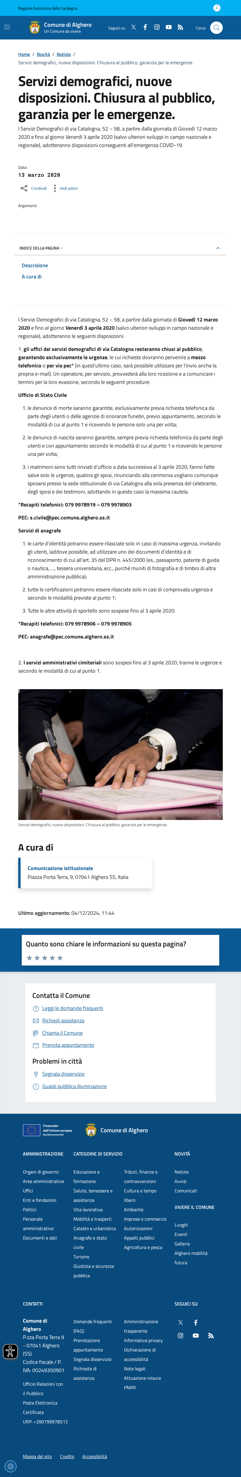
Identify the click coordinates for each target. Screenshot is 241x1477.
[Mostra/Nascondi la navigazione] (7, 27)
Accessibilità (94, 1456)
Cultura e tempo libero (140, 1195)
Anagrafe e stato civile (90, 1242)
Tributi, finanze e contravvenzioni (141, 1176)
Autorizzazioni (138, 1228)
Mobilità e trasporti (92, 1218)
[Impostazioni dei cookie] (10, 1466)
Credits (67, 1456)
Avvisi (181, 1181)
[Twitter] (131, 28)
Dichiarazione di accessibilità (140, 1354)
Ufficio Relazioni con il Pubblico (43, 1388)
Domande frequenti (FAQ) (92, 1326)
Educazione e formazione (86, 1176)
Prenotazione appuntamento (88, 1345)
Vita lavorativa (88, 1209)
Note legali (134, 1368)
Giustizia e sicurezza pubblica (93, 1271)
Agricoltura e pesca (143, 1247)
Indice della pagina (39, 248)
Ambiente (133, 1209)
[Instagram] (154, 28)
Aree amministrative (43, 1181)
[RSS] (178, 28)
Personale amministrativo (38, 1223)
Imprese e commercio (145, 1218)
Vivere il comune (195, 1207)
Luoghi (181, 1224)
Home (24, 54)
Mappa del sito (37, 1456)
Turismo (81, 1256)
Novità (43, 54)
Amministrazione (43, 1153)
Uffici (28, 1190)
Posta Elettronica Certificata (40, 1407)
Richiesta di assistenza (85, 1373)
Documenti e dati (40, 1237)
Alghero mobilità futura (191, 1258)
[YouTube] (166, 28)
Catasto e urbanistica (94, 1228)
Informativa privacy (143, 1340)
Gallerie (182, 1243)
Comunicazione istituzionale (60, 868)
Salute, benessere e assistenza (93, 1195)
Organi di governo (40, 1171)
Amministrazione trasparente (141, 1326)
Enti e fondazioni (39, 1200)
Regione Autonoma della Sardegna (47, 8)
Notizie (64, 54)
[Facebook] (143, 28)
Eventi (181, 1234)
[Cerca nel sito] (216, 28)
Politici (29, 1209)
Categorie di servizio (98, 1153)
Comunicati (186, 1190)
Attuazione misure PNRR (142, 1382)
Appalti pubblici (139, 1237)
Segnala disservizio (92, 1359)
